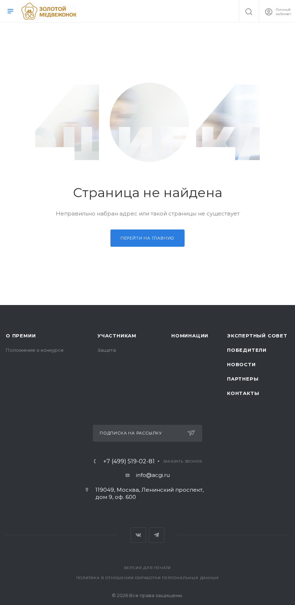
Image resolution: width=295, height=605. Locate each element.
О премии (21, 335)
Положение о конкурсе (35, 350)
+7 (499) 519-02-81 (129, 461)
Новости (241, 364)
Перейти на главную (147, 238)
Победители (247, 350)
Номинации (189, 335)
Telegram (156, 535)
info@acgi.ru (153, 475)
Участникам (116, 335)
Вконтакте (138, 535)
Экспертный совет (257, 335)
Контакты (243, 393)
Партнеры (242, 379)
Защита (106, 350)
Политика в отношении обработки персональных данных (147, 578)
